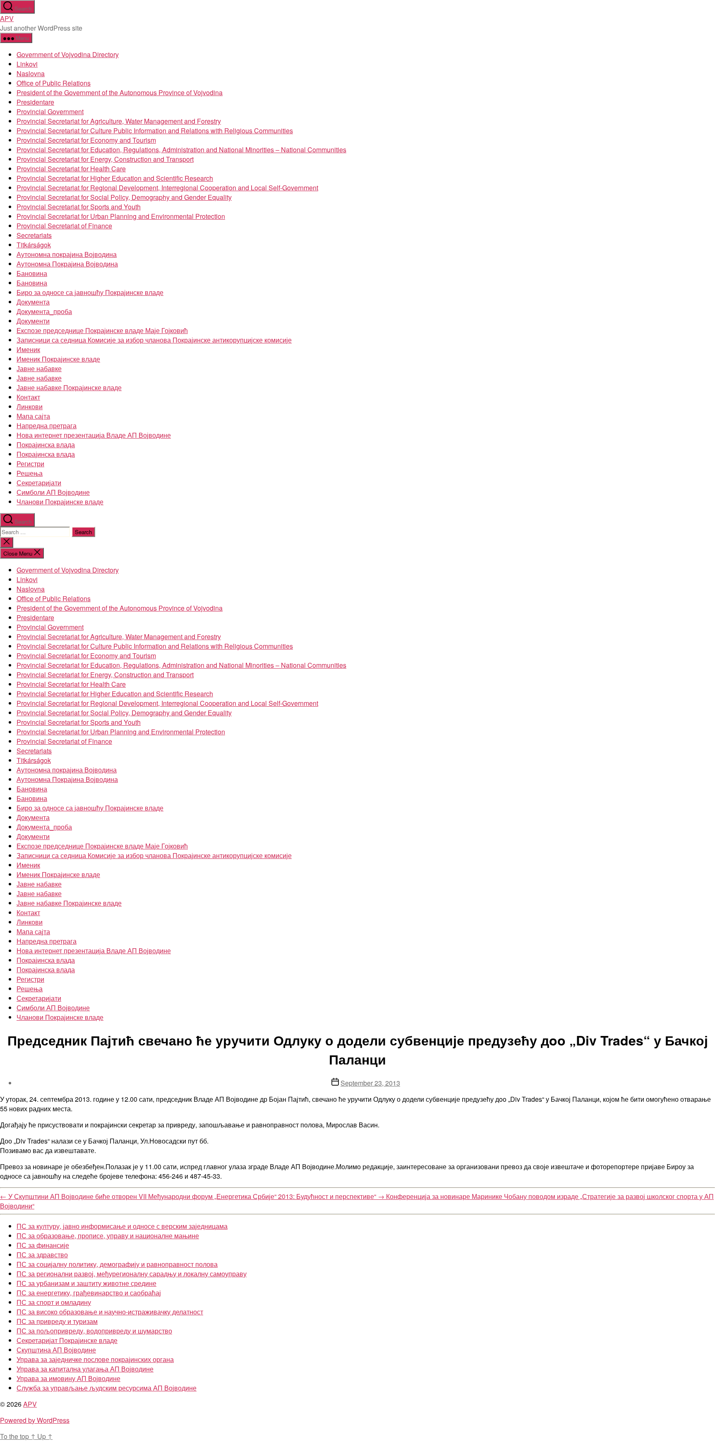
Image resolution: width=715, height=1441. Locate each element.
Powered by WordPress (35, 1420)
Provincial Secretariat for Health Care (71, 168)
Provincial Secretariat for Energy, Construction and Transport (105, 159)
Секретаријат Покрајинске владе (67, 1340)
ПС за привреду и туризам (57, 1321)
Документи (33, 321)
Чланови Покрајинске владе (60, 501)
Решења (30, 473)
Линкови (30, 406)
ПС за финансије (43, 1245)
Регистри (30, 463)
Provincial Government (50, 111)
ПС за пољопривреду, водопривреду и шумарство (94, 1331)
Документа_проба (44, 311)
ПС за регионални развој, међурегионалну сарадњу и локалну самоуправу (132, 1273)
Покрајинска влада (46, 444)
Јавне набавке (39, 368)
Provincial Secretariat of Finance (64, 225)
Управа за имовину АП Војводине (68, 1378)
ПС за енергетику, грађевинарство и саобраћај (89, 1292)
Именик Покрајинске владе (58, 359)
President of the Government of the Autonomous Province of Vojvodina (120, 92)
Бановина (32, 273)
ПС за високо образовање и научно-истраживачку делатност (110, 1311)
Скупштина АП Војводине (56, 1350)
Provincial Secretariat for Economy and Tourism (86, 140)
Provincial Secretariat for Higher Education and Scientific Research (115, 178)
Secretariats (34, 235)
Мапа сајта (33, 416)
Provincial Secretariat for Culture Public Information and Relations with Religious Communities (155, 130)
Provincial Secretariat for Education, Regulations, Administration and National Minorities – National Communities (181, 149)
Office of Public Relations (54, 83)
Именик (28, 349)
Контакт (28, 397)
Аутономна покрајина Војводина (67, 254)
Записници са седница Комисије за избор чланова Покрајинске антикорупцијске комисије (154, 340)
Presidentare (35, 102)
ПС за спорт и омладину (54, 1302)
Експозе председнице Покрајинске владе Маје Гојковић (102, 330)
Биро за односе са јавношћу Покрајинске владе (90, 292)
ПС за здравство (42, 1254)
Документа (33, 302)
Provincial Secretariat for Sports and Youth (79, 206)
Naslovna (31, 73)
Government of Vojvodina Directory (68, 54)
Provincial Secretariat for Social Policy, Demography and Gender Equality (124, 197)
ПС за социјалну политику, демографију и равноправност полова (117, 1264)
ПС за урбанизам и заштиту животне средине (86, 1283)
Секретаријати (39, 482)
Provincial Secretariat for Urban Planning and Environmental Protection (121, 216)
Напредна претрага (47, 425)
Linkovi (27, 64)
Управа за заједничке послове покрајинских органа (95, 1359)
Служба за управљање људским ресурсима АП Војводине (107, 1388)
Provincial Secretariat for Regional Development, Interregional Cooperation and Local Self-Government (167, 187)
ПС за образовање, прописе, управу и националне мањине (108, 1235)
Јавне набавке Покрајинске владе (69, 387)
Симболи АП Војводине (53, 492)
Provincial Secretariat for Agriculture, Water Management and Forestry (119, 121)
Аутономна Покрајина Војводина (67, 264)
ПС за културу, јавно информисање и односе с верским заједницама (122, 1226)
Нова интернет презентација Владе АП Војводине (94, 435)
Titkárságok (34, 244)
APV (7, 18)
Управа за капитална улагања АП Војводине (85, 1369)
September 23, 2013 (370, 1083)
